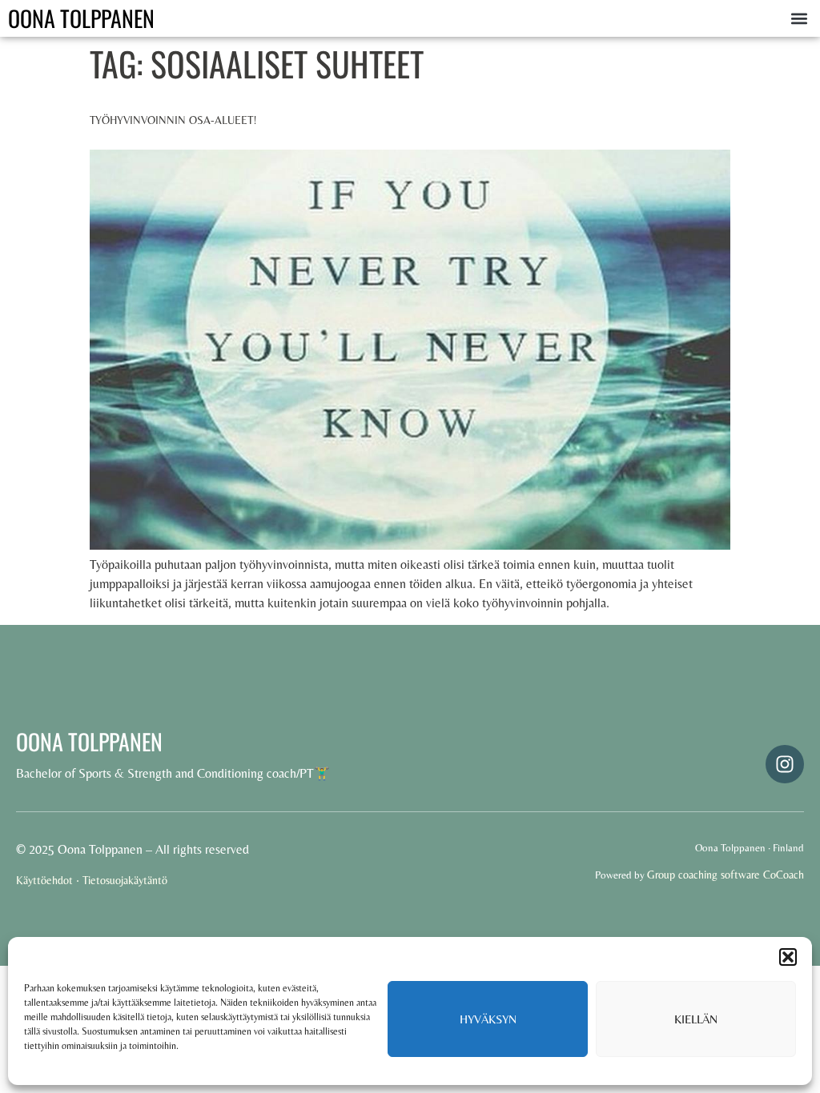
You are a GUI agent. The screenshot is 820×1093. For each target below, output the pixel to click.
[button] (788, 957)
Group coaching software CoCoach (725, 874)
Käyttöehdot (44, 880)
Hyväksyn (488, 1019)
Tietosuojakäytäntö (124, 880)
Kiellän (696, 1019)
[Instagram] (785, 764)
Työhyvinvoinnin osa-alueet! (173, 120)
